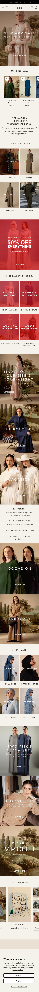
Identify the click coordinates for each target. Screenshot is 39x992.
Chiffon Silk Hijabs (29, 684)
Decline (19, 981)
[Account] (32, 7)
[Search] (7, 7)
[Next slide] (37, 127)
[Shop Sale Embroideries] (29, 327)
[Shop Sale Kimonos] (9, 327)
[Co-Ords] (29, 195)
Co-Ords (29, 211)
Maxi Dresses (10, 178)
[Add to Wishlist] (17, 78)
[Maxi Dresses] (9, 162)
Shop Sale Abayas (29, 310)
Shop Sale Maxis (9, 310)
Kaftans (10, 211)
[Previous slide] (2, 127)
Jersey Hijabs (10, 717)
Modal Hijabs (10, 684)
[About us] (19, 904)
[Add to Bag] (6, 95)
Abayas (29, 178)
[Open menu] (3, 7)
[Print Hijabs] (29, 701)
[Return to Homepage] (19, 7)
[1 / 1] (19, 35)
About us (19, 925)
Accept (19, 975)
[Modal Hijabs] (9, 668)
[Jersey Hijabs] (9, 701)
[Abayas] (29, 162)
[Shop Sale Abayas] (29, 294)
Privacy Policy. (18, 969)
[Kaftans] (9, 195)
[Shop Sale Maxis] (9, 294)
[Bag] (36, 7)
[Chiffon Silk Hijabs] (29, 668)
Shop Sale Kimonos (10, 343)
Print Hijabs (29, 717)
